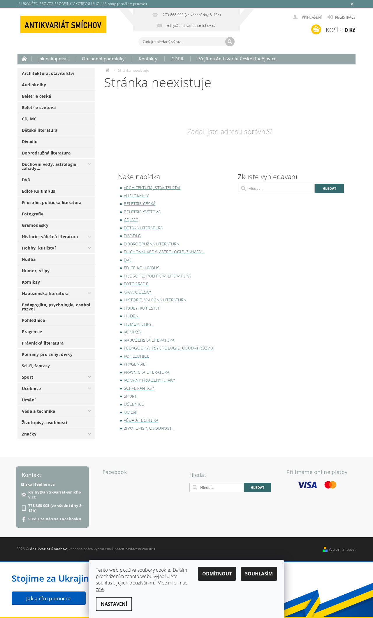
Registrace (345, 17)
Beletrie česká (36, 96)
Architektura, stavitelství (48, 73)
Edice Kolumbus (38, 191)
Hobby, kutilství (39, 248)
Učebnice (31, 388)
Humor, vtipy (36, 270)
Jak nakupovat (53, 59)
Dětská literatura (39, 130)
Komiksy (31, 282)
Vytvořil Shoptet (342, 549)
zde (100, 589)
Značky (29, 434)
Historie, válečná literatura (50, 236)
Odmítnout (217, 573)
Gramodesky (35, 225)
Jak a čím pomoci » (48, 598)
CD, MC (29, 119)
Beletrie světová (39, 107)
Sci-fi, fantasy (36, 365)
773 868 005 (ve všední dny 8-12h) (55, 508)
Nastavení (114, 604)
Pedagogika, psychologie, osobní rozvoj (56, 307)
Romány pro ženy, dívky (47, 354)
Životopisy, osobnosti (44, 422)
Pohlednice (33, 320)
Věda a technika (38, 411)
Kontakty (148, 59)
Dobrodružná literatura (46, 153)
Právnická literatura (43, 343)
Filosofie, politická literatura (52, 202)
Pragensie (32, 331)
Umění (29, 400)
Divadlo (30, 141)
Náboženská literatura (45, 293)
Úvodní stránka (24, 58)
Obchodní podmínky (103, 59)
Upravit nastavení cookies (133, 548)
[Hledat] (230, 41)
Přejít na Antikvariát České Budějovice (236, 59)
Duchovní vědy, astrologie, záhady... (50, 166)
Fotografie (32, 214)
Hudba (29, 259)
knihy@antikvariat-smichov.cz (54, 495)
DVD (26, 179)
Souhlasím (259, 573)
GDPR (177, 59)
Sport (28, 377)
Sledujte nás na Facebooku (54, 519)
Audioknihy (34, 84)
